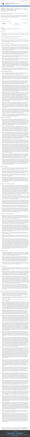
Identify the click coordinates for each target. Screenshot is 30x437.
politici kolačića (13, 435)
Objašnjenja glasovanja (17, 24)
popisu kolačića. (17, 435)
